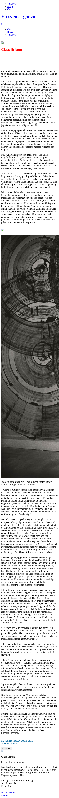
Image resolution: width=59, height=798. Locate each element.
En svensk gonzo (18, 16)
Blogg (10, 6)
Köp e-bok (6, 749)
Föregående (8, 792)
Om (9, 9)
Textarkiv (12, 3)
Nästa (4, 795)
